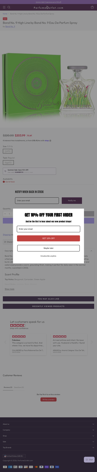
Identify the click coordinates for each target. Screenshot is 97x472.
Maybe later (48, 248)
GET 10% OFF (48, 238)
